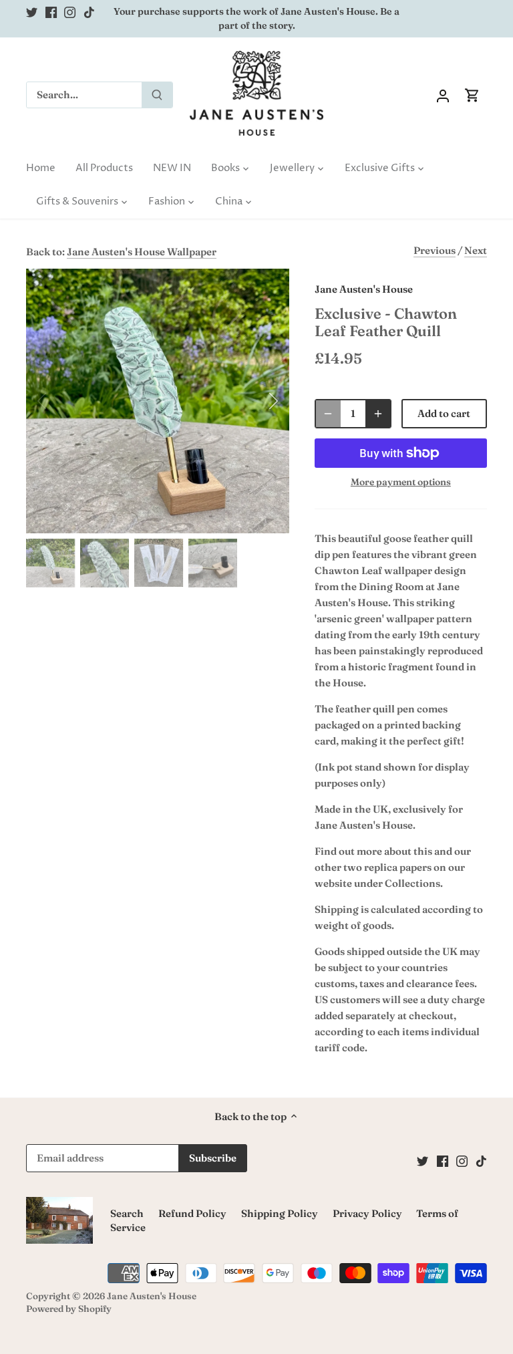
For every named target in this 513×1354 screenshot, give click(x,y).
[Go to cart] (472, 94)
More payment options (401, 482)
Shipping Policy (279, 1213)
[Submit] (157, 95)
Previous (434, 250)
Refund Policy (192, 1213)
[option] (157, 401)
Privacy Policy (367, 1213)
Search (127, 1213)
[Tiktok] (89, 12)
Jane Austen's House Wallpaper (141, 251)
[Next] (255, 401)
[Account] (443, 94)
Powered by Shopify (69, 1308)
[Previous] (59, 401)
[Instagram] (69, 12)
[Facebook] (51, 12)
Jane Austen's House (364, 289)
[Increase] (378, 414)
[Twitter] (31, 12)
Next (475, 250)
